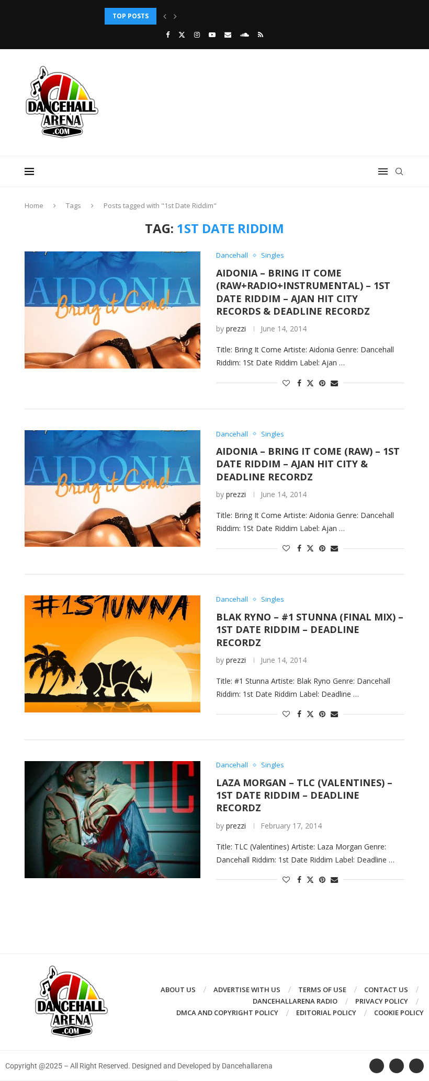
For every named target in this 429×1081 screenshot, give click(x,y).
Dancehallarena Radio (295, 1001)
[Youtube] (212, 34)
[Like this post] (286, 383)
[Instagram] (197, 34)
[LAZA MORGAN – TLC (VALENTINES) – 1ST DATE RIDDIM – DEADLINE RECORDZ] (112, 819)
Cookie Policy (399, 1012)
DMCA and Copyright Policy (227, 1012)
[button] (165, 16)
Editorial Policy (326, 1012)
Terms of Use (322, 989)
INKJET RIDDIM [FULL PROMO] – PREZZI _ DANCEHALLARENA (199, 16)
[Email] (227, 34)
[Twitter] (181, 34)
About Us (178, 989)
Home (34, 205)
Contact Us (386, 989)
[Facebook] (168, 34)
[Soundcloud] (244, 34)
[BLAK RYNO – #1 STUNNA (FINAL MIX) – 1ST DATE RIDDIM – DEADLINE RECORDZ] (112, 653)
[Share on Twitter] (310, 383)
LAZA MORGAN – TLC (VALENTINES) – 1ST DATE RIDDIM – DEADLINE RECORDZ (304, 795)
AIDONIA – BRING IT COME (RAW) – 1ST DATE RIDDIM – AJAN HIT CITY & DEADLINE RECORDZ (308, 464)
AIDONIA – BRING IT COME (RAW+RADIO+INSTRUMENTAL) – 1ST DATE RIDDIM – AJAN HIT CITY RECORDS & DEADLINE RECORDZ (303, 292)
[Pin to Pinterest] (322, 383)
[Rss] (260, 34)
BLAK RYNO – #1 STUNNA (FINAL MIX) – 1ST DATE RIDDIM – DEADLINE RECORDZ (309, 630)
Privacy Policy (381, 1001)
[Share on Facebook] (299, 383)
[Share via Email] (334, 383)
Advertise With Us (246, 989)
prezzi (236, 329)
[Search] (399, 171)
